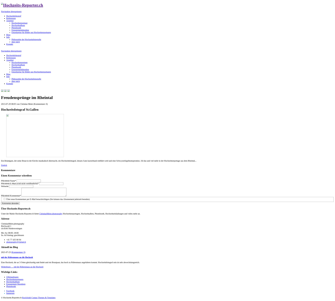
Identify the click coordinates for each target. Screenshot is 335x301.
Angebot (9, 21)
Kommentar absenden (10, 203)
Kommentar (11, 196)
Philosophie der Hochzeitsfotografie (26, 39)
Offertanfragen (12, 277)
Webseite (5, 186)
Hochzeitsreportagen (14, 279)
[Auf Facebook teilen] (5, 91)
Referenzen (11, 18)
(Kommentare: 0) (18, 252)
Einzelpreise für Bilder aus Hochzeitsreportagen (31, 32)
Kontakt (9, 44)
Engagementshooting (20, 30)
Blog (8, 35)
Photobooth (16, 28)
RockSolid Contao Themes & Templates (38, 298)
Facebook (10, 291)
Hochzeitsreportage (19, 23)
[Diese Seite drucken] (2, 91)
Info (8, 37)
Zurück (4, 165)
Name (8, 181)
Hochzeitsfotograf (13, 16)
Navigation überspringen (11, 11)
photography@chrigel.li (16, 242)
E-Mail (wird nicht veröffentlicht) (20, 183)
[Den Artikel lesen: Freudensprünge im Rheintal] (35, 156)
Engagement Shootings (15, 284)
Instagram (10, 293)
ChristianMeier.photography (50, 214)
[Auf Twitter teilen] (8, 91)
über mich (16, 42)
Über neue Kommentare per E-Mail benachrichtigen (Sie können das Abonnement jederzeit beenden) (48, 199)
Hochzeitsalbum (18, 25)
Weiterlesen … (22, 267)
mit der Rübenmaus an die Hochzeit (17, 257)
